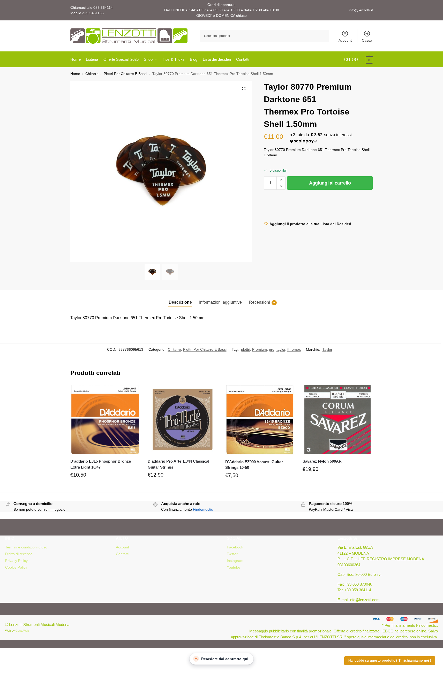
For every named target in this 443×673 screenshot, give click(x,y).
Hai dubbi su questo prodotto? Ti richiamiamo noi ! (389, 660)
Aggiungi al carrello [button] (105, 487)
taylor (280, 349)
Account (345, 40)
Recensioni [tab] (262, 302)
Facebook (235, 547)
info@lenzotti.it (361, 10)
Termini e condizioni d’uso (26, 547)
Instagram (235, 561)
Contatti (122, 554)
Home (75, 74)
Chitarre (92, 74)
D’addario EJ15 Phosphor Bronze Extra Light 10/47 (100, 464)
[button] (358, 60)
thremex (294, 349)
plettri (245, 349)
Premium (259, 349)
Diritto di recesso (19, 554)
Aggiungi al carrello (330, 183)
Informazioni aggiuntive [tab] (220, 302)
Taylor (327, 349)
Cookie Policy (16, 567)
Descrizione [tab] (180, 302)
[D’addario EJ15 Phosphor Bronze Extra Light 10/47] (105, 420)
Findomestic (203, 509)
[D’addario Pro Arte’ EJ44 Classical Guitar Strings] (182, 420)
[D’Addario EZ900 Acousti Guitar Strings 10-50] (260, 420)
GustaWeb (22, 630)
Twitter (232, 554)
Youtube (233, 567)
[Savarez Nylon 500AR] (337, 420)
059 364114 (103, 7)
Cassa (367, 40)
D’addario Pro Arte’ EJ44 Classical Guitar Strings (178, 464)
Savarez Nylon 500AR (322, 461)
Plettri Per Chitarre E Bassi (125, 74)
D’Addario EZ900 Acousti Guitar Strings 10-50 (254, 465)
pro (271, 349)
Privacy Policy (16, 561)
